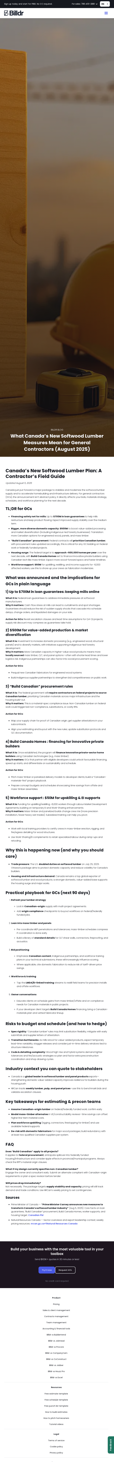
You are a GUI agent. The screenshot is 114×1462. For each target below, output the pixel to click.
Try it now (47, 1270)
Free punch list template (56, 1406)
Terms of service (56, 1440)
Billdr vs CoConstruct (56, 1359)
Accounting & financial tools (56, 1328)
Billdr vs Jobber (56, 1365)
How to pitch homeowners (56, 1418)
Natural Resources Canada (62, 1223)
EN (102, 4)
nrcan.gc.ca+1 (39, 1223)
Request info (65, 1270)
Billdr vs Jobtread (56, 1340)
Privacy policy (56, 1452)
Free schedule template (56, 1399)
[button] (85, 4)
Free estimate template (56, 1393)
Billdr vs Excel (56, 1377)
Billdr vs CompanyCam (56, 1353)
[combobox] (105, 4)
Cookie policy (56, 1446)
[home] (14, 13)
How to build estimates (56, 1412)
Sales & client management (56, 1310)
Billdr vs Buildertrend (56, 1334)
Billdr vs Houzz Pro (56, 1371)
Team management (56, 1322)
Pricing (56, 1304)
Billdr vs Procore (56, 1347)
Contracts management (56, 1316)
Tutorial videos (56, 1424)
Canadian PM (35, 1215)
